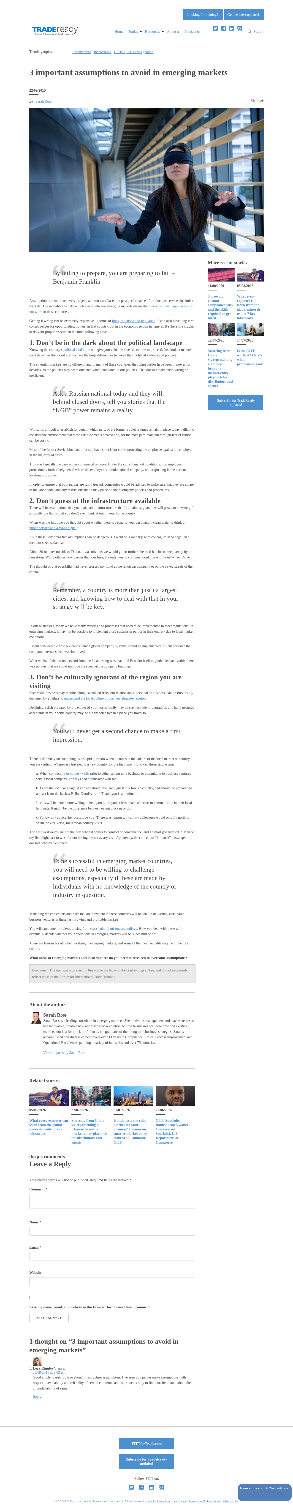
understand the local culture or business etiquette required (105, 698)
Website (35, 1273)
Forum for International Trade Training (166, 1501)
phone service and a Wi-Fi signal (52, 528)
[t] (215, 28)
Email (35, 1247)
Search (258, 31)
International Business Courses (205, 1501)
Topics (133, 31)
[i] (239, 28)
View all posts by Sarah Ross (64, 1053)
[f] (223, 28)
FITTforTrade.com (147, 1444)
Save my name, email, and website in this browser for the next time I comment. (90, 1307)
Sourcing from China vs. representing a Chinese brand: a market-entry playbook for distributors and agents (220, 368)
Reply (37, 1397)
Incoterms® (102, 52)
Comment (38, 1189)
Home (118, 31)
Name (35, 1222)
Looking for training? (202, 14)
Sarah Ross (43, 101)
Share (255, 101)
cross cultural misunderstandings (113, 928)
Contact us (192, 31)
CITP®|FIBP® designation (133, 52)
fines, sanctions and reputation (133, 321)
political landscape (76, 350)
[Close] (282, 1494)
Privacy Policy (230, 1501)
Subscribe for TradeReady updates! (236, 403)
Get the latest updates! (243, 14)
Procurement (81, 52)
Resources (152, 31)
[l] (231, 28)
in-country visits (77, 773)
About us (173, 31)
